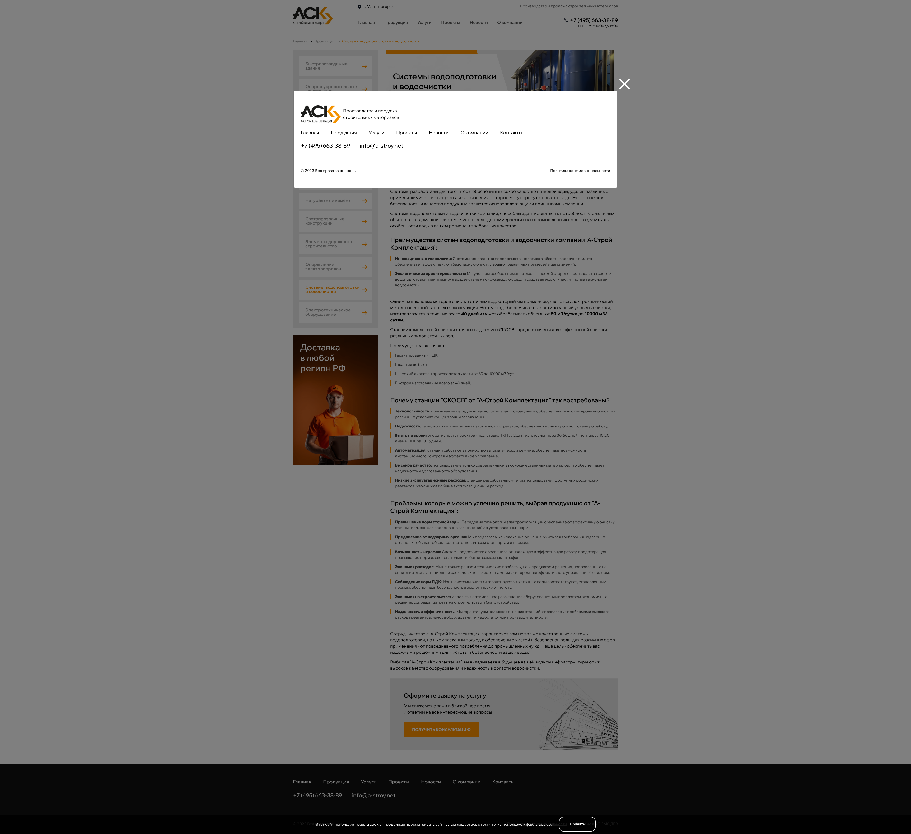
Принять (577, 824)
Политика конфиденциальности (580, 170)
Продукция (344, 132)
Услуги (376, 132)
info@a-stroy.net (381, 145)
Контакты (511, 132)
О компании (474, 132)
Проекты (406, 132)
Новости (439, 132)
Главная (310, 132)
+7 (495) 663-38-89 (325, 145)
